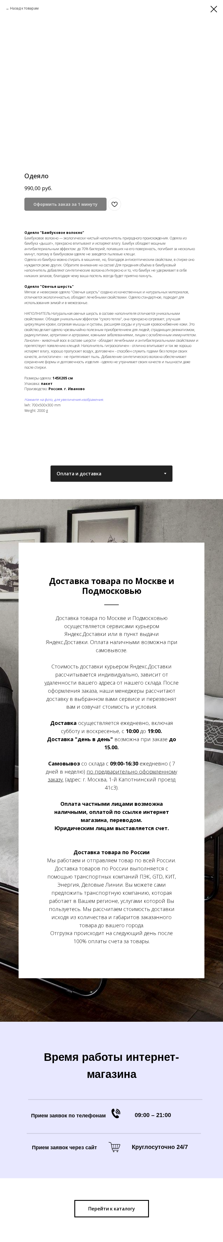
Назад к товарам (24, 8)
